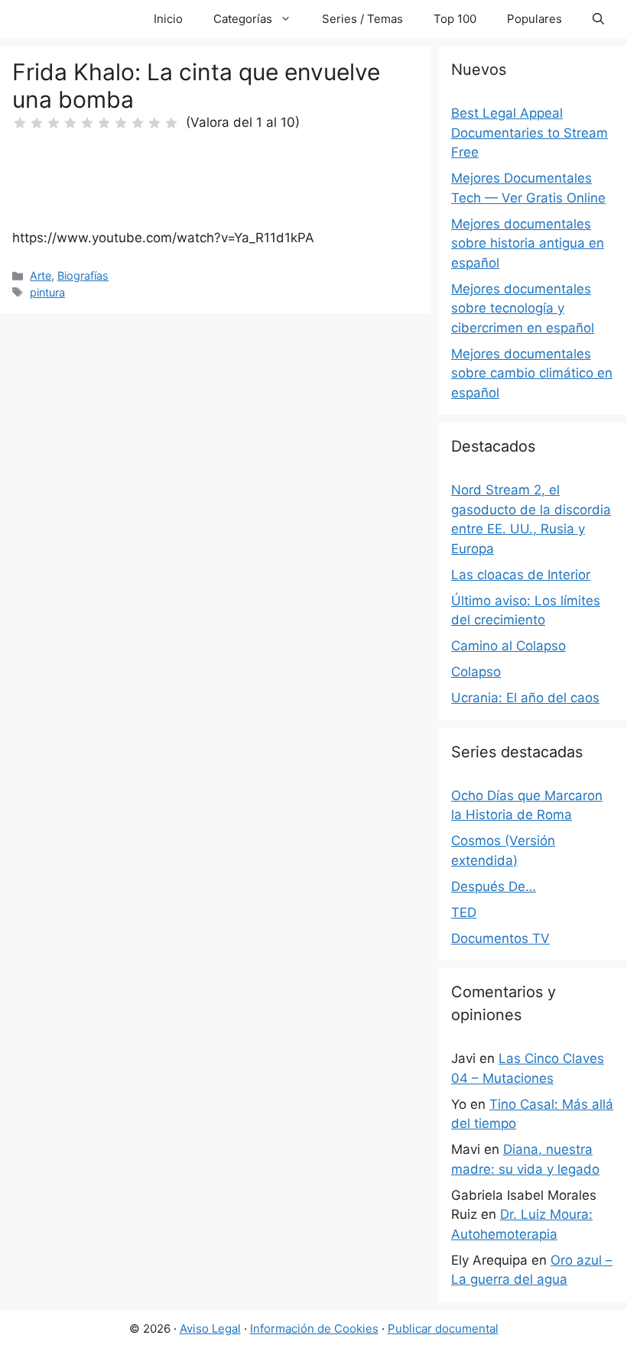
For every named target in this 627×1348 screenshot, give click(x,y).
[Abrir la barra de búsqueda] (598, 19)
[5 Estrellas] (87, 123)
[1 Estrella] (20, 123)
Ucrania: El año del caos (525, 697)
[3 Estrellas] (53, 123)
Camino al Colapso (508, 645)
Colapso (476, 671)
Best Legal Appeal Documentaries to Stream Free (529, 132)
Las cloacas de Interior (520, 574)
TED (463, 912)
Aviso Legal (210, 1328)
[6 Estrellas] (104, 123)
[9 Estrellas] (154, 123)
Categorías (242, 18)
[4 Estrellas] (70, 123)
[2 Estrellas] (36, 123)
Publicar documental (443, 1328)
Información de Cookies (314, 1328)
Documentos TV (500, 938)
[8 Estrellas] (137, 123)
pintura (47, 292)
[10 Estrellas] (171, 123)
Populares (534, 18)
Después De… (493, 886)
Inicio (168, 18)
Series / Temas (362, 18)
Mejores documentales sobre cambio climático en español (531, 373)
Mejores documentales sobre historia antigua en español (527, 243)
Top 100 (455, 18)
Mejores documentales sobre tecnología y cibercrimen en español (522, 308)
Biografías (83, 275)
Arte (40, 275)
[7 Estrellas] (120, 123)
